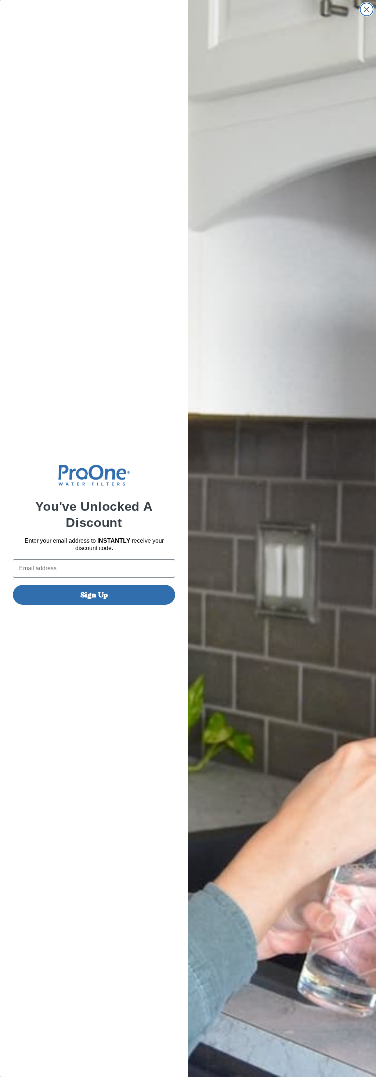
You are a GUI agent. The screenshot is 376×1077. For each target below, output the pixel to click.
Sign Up (94, 595)
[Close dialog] (366, 9)
